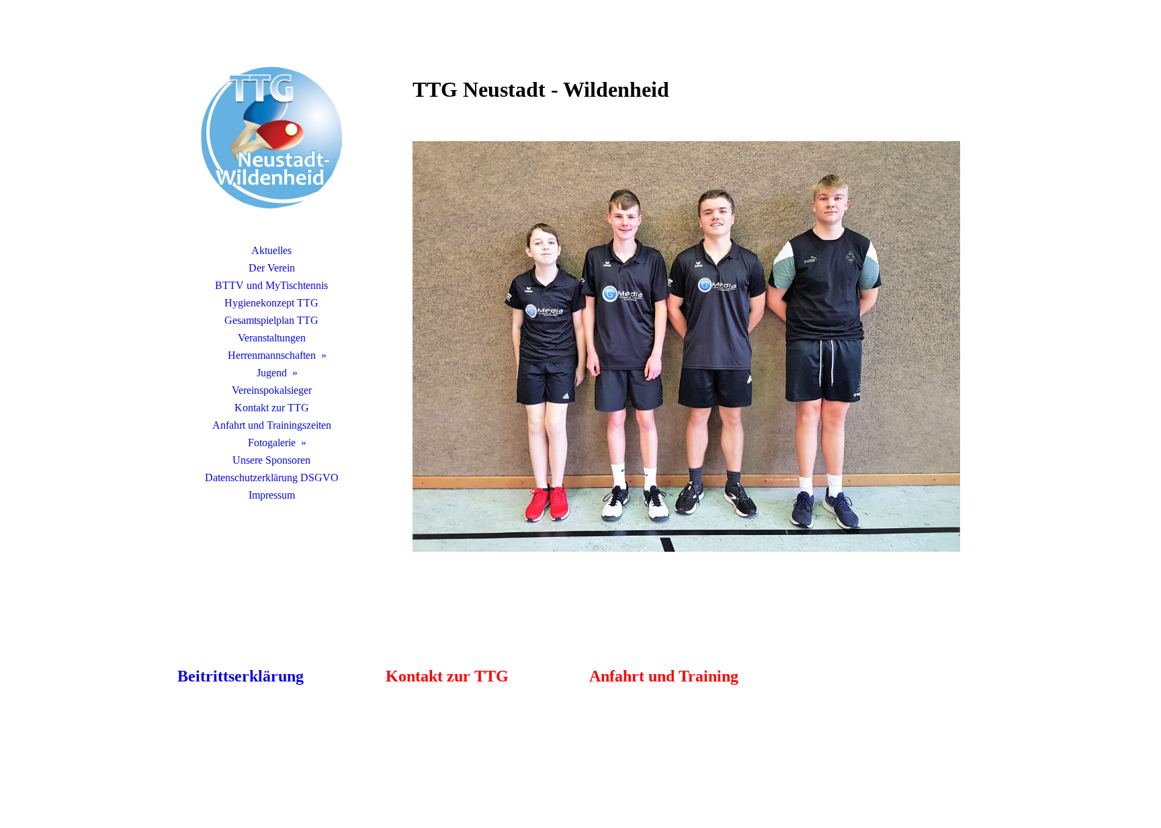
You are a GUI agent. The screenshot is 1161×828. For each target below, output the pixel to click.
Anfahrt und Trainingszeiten (271, 425)
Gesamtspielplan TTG (271, 320)
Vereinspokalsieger (272, 390)
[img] (271, 138)
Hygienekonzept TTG (271, 302)
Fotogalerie (272, 442)
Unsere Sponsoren (271, 460)
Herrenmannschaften (272, 355)
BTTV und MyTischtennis (271, 285)
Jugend (272, 372)
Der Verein (272, 268)
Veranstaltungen (272, 337)
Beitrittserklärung (240, 676)
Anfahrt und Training (663, 676)
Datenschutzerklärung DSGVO (272, 477)
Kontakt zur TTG (271, 407)
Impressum (272, 495)
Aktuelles (271, 250)
